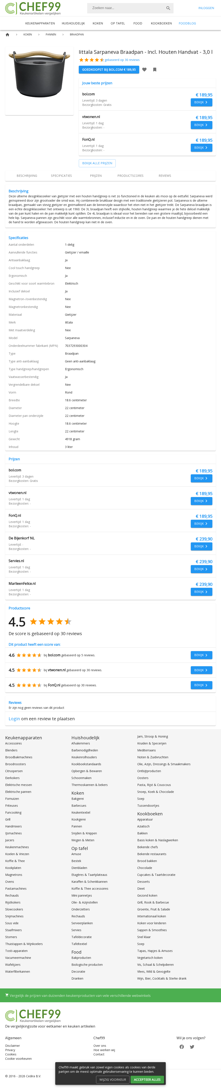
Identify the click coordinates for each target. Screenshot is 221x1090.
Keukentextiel (80, 812)
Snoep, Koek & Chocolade (155, 792)
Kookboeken (161, 23)
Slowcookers (14, 909)
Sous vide (12, 923)
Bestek (76, 861)
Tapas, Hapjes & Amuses (155, 951)
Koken (98, 23)
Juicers (9, 840)
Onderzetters (80, 909)
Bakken (142, 833)
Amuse (76, 854)
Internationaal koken (151, 916)
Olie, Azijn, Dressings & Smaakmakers (164, 764)
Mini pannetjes (81, 895)
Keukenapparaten (40, 23)
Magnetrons (13, 875)
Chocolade (144, 868)
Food (137, 23)
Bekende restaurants (151, 854)
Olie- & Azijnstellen (84, 902)
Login (14, 719)
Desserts (143, 882)
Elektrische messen (18, 785)
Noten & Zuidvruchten (152, 757)
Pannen (76, 826)
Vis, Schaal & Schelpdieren (155, 965)
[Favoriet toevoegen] (144, 69)
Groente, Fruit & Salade (153, 909)
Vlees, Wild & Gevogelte (153, 971)
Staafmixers (13, 930)
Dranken (77, 978)
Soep (140, 799)
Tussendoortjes (148, 805)
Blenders (11, 750)
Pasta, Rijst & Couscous (154, 785)
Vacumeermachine (18, 958)
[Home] (7, 34)
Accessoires (13, 743)
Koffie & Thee (15, 861)
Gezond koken (147, 895)
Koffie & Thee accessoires (89, 888)
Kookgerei (78, 819)
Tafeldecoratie (81, 937)
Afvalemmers (80, 743)
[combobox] (130, 8)
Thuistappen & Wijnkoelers (24, 944)
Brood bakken (147, 861)
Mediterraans (146, 750)
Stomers (11, 937)
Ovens (9, 882)
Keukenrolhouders (84, 757)
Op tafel (118, 23)
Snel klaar (144, 937)
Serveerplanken (82, 923)
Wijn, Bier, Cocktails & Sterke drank (161, 978)
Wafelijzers (13, 965)
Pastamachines (16, 888)
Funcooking (13, 812)
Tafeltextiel (79, 944)
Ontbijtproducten (149, 771)
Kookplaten (13, 868)
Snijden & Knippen (84, 833)
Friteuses (11, 805)
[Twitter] (192, 1046)
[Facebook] (182, 1046)
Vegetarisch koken (150, 958)
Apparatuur (145, 819)
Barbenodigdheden (84, 750)
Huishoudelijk (73, 23)
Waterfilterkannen (17, 971)
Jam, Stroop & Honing (152, 736)
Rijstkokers (13, 902)
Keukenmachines (17, 847)
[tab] (26, 176)
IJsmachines (13, 833)
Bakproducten (81, 958)
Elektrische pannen (18, 792)
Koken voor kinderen (151, 923)
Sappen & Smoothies (152, 930)
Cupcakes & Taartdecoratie (156, 875)
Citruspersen (14, 771)
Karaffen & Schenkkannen (89, 882)
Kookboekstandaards (86, 764)
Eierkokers (12, 778)
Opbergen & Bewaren (86, 771)
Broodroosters (15, 764)
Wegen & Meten (82, 840)
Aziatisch (143, 826)
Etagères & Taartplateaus (89, 875)
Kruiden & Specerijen (151, 743)
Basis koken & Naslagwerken (157, 840)
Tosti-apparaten (16, 951)
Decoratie (78, 971)
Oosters (142, 778)
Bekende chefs (147, 847)
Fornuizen (12, 799)
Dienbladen (79, 868)
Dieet (141, 888)
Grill (7, 819)
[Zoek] (168, 8)
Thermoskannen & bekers (89, 785)
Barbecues (78, 805)
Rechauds (12, 895)
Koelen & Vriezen (17, 854)
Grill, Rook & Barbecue (153, 902)
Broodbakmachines (18, 757)
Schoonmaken (81, 778)
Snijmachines (14, 916)
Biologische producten (87, 965)
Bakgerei (77, 799)
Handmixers (13, 826)
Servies (76, 930)
